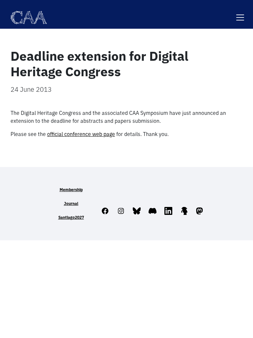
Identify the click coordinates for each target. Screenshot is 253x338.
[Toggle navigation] (240, 13)
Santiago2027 (71, 217)
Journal (71, 203)
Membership (71, 189)
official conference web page (81, 134)
